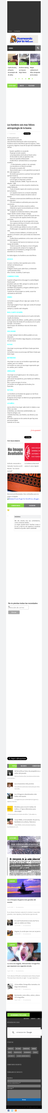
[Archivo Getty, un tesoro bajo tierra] (13, 59)
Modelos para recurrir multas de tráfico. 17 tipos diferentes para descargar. (25, 809)
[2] (19, 78)
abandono (26, 1048)
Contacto (17, 31)
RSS (16, 1110)
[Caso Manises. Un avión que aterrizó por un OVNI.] (35, 59)
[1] (15, 78)
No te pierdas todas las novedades (23, 603)
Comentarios (15, 506)
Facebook (32, 506)
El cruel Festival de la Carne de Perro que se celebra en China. (27, 922)
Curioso (12, 881)
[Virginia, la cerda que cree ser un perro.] (10, 933)
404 (39, 1018)
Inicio (10, 31)
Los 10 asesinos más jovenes (24, 784)
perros (35, 1052)
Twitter (12, 1110)
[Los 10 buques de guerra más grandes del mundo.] (24, 888)
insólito (10, 1048)
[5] (29, 78)
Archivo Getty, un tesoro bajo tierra (13, 69)
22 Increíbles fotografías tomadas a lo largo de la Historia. (27, 985)
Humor (34, 1048)
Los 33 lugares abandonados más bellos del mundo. (26, 795)
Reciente (24, 766)
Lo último (12, 838)
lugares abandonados (23, 1056)
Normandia (27, 1052)
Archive (26, 1018)
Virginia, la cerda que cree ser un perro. (28, 931)
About (33, 1018)
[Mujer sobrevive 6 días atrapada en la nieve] (24, 59)
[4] (25, 78)
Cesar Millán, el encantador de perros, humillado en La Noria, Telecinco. (27, 821)
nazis (9, 1052)
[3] (22, 78)
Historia (18, 1048)
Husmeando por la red (18, 1015)
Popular (14, 768)
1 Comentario (12, 133)
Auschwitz (11, 1056)
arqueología (17, 1052)
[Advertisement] (24, 15)
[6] (32, 78)
